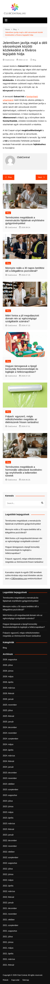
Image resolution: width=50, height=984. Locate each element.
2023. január (8, 835)
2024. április (8, 750)
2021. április (8, 954)
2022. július (8, 869)
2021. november (10, 914)
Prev (10, 177)
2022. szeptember (10, 857)
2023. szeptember (10, 789)
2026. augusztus (10, 660)
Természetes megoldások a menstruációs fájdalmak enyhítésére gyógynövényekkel (24, 220)
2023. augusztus (10, 795)
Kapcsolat (15, 980)
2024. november (10, 733)
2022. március (9, 891)
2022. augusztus (10, 863)
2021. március (9, 959)
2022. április (8, 886)
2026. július (8, 665)
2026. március (9, 688)
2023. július (8, 801)
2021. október (9, 920)
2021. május (8, 948)
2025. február (8, 716)
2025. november (10, 705)
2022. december (10, 840)
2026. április (8, 682)
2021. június (8, 942)
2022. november (10, 846)
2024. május (8, 744)
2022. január (8, 903)
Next (40, 177)
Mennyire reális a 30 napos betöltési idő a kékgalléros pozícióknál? (23, 531)
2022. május (8, 880)
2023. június (8, 806)
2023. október (9, 784)
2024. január (8, 767)
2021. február (8, 965)
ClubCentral (9, 60)
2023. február (8, 829)
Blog (34, 60)
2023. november (10, 778)
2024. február (8, 761)
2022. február (8, 897)
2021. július (8, 937)
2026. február (8, 693)
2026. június (8, 671)
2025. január (8, 722)
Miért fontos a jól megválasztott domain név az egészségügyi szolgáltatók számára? (22, 318)
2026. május (8, 676)
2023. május (8, 812)
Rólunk (5, 980)
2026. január (8, 699)
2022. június (8, 874)
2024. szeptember (10, 739)
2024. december (10, 727)
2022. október (9, 852)
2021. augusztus (10, 931)
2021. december (10, 908)
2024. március (9, 756)
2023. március (9, 823)
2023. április (8, 818)
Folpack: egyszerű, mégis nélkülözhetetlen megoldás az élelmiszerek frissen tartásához (22, 419)
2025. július (8, 710)
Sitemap (25, 980)
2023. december (10, 773)
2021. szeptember (10, 925)
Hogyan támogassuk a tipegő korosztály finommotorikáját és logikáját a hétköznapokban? (21, 369)
